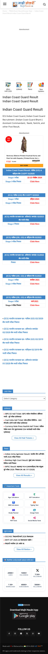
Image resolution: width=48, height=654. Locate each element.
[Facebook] (9, 633)
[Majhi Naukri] (24, 4)
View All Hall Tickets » (24, 438)
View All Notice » (24, 549)
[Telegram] (21, 633)
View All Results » (24, 475)
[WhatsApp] (33, 633)
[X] (27, 633)
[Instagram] (15, 633)
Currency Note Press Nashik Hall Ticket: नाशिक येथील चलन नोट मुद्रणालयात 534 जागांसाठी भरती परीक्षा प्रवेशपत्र (24, 429)
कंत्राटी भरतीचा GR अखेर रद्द (14, 543)
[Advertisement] (24, 54)
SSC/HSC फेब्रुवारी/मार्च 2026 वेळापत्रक (19, 536)
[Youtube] (38, 633)
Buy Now (24, 165)
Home (5, 11)
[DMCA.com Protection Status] (24, 605)
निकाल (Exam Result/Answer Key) (20, 11)
